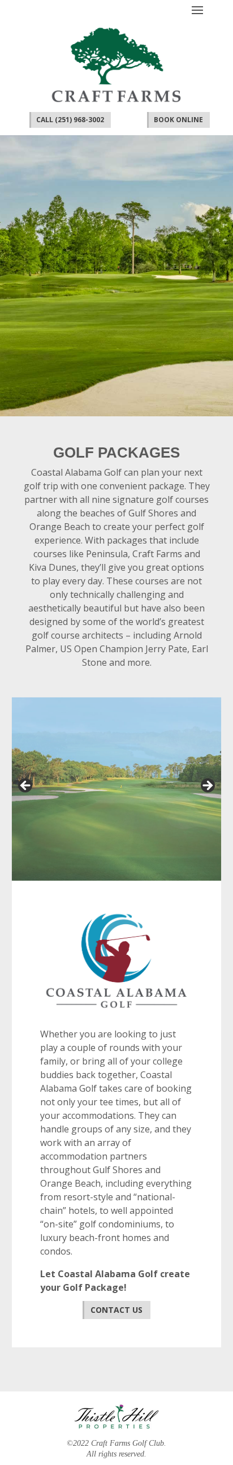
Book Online (178, 119)
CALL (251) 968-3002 (70, 119)
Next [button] (207, 786)
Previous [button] (26, 786)
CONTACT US (116, 1309)
